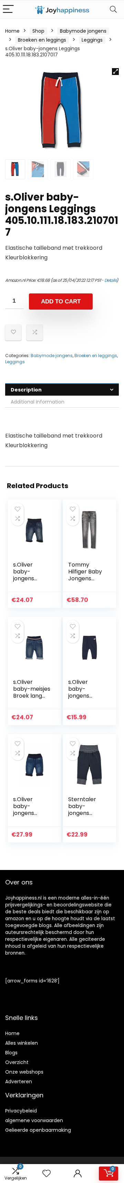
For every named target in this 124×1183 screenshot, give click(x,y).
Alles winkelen (21, 1043)
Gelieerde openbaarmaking (38, 1130)
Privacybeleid (21, 1110)
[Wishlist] (46, 1173)
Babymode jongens (83, 31)
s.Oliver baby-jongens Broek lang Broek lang (27, 578)
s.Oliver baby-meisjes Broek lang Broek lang (31, 692)
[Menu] (8, 9)
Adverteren (18, 1081)
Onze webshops (24, 1071)
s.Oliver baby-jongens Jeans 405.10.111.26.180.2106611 (31, 816)
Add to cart (61, 301)
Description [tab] (26, 389)
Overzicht (17, 1062)
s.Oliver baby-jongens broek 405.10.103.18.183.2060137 (85, 699)
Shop (38, 31)
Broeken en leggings (42, 39)
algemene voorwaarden (34, 1120)
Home (12, 31)
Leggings (92, 39)
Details (110, 280)
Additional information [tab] (37, 401)
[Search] (113, 9)
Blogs (11, 1052)
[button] (115, 71)
